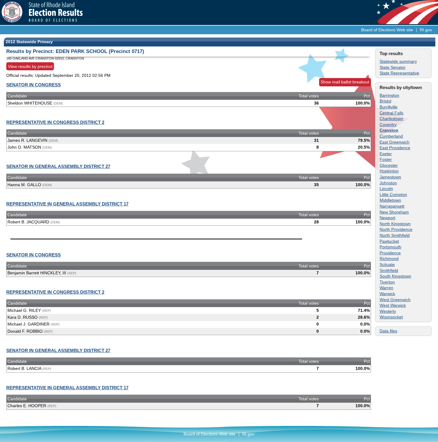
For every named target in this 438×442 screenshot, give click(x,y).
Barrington (389, 95)
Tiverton (387, 282)
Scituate (387, 264)
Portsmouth (390, 247)
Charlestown (391, 118)
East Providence (395, 147)
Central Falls (391, 112)
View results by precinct (30, 66)
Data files (388, 331)
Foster (386, 159)
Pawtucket (389, 241)
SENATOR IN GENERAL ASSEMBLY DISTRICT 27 (58, 166)
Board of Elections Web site (387, 29)
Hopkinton (389, 171)
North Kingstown (395, 223)
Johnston (388, 182)
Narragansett (392, 206)
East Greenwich (394, 142)
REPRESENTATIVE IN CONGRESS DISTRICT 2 (55, 122)
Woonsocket (391, 317)
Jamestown (390, 177)
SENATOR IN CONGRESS (33, 84)
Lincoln (386, 188)
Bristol (385, 101)
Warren (386, 287)
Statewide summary (398, 61)
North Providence (396, 229)
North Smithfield (395, 235)
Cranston (389, 130)
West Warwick (393, 305)
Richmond (389, 258)
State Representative (399, 73)
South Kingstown (395, 276)
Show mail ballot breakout (345, 82)
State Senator (393, 67)
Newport (387, 217)
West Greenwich (395, 299)
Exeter (386, 153)
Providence (390, 252)
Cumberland (391, 136)
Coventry (388, 124)
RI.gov (426, 29)
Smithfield (389, 270)
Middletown (390, 200)
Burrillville (388, 107)
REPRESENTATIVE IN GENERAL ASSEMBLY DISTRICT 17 (67, 203)
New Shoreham (394, 212)
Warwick (387, 293)
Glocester (389, 165)
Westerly (388, 311)
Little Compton (393, 194)
